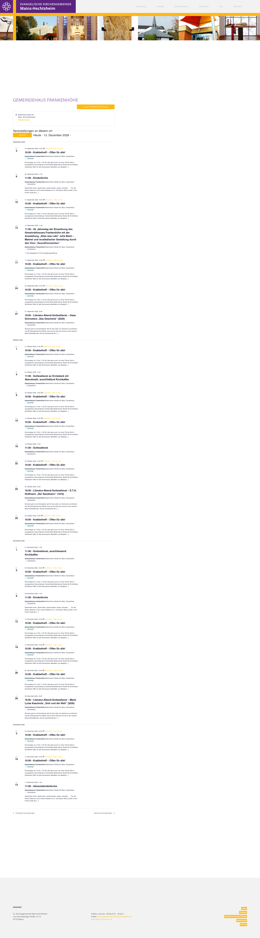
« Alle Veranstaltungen (95, 107)
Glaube (160, 6)
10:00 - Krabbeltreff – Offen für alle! (45, 152)
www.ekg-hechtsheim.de (101, 919)
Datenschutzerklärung (235, 916)
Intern (243, 925)
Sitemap (243, 912)
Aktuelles (141, 6)
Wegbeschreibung (24, 119)
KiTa (221, 6)
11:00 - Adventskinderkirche (41, 786)
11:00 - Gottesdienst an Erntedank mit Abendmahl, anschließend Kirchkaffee (47, 377)
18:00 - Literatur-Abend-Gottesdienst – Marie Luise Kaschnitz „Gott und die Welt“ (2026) (50, 701)
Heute (22, 135)
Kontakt (238, 6)
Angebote (204, 6)
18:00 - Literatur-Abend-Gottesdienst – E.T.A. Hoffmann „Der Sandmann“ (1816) (51, 492)
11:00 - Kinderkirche (36, 177)
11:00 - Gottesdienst (36, 447)
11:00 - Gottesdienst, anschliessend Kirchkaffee (45, 552)
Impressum (241, 920)
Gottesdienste (181, 6)
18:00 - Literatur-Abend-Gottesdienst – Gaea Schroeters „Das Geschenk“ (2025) (50, 316)
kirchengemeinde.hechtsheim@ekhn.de (114, 916)
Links (244, 908)
